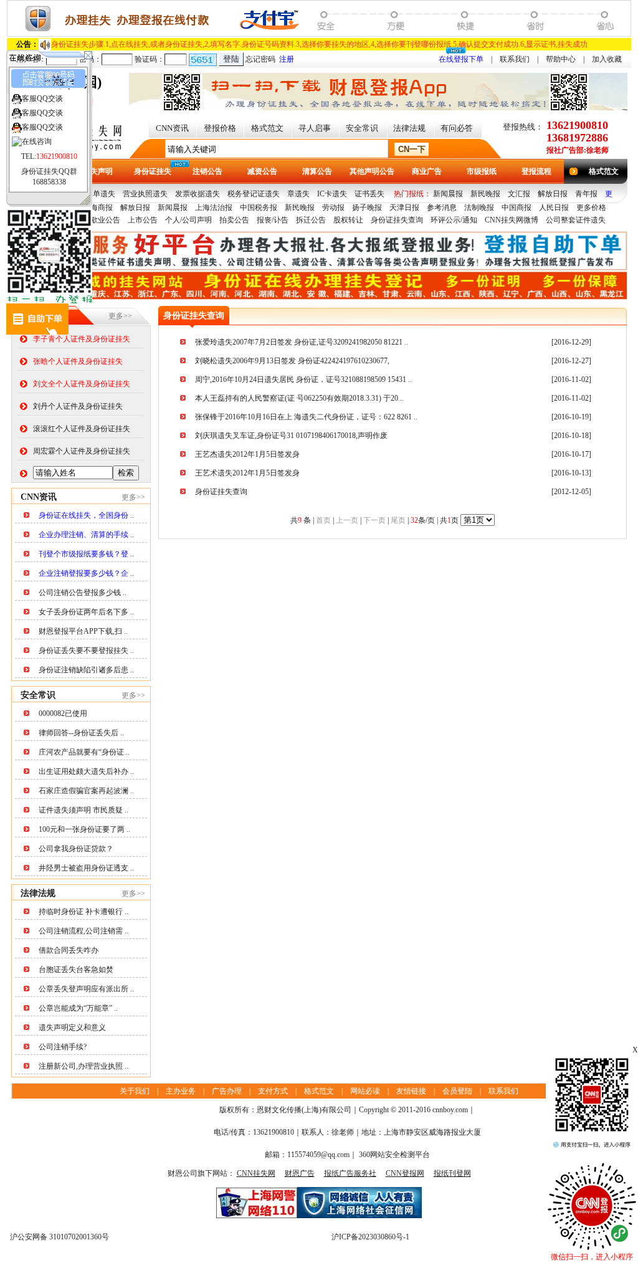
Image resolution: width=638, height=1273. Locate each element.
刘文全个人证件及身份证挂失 (81, 383)
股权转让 (348, 220)
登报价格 (220, 128)
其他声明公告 (372, 171)
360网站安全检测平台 (394, 1154)
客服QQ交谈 (42, 98)
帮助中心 (561, 59)
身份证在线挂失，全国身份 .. (86, 515)
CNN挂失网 (256, 1173)
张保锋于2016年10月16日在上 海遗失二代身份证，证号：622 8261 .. (306, 416)
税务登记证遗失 (253, 193)
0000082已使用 (63, 713)
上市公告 (143, 220)
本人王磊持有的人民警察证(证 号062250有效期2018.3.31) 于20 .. (299, 398)
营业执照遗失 (145, 193)
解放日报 (553, 193)
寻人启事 (314, 128)
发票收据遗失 (197, 193)
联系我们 (515, 59)
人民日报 (554, 207)
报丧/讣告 (272, 220)
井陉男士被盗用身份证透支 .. (86, 868)
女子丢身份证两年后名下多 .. (86, 612)
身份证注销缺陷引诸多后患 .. (86, 669)
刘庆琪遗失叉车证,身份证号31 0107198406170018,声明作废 (291, 435)
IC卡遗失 (332, 193)
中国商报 (516, 207)
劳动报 (333, 207)
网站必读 (365, 1091)
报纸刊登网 (452, 1173)
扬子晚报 (367, 207)
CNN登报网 (405, 1173)
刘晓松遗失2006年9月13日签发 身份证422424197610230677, (292, 360)
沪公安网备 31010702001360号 (59, 1236)
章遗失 (298, 193)
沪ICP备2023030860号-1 (370, 1236)
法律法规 (409, 128)
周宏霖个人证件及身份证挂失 (81, 451)
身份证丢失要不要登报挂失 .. (86, 650)
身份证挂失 (152, 171)
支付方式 (273, 1091)
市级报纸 (482, 171)
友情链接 (411, 1091)
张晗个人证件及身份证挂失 (78, 361)
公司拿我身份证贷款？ (76, 848)
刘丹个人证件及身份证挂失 (78, 406)
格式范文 (267, 128)
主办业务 (181, 1091)
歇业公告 (105, 220)
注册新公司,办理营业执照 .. (83, 1066)
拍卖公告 (234, 220)
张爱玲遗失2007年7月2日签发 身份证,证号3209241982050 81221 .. (301, 342)
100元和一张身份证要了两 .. (84, 829)
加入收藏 (607, 59)
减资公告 (262, 171)
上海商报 (98, 207)
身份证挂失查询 (397, 220)
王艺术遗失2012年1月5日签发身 (247, 473)
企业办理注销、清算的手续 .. (86, 534)
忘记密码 (260, 59)
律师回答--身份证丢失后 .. (81, 732)
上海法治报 (213, 207)
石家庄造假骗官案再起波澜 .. (86, 790)
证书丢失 (369, 193)
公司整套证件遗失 (576, 220)
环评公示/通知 (454, 220)
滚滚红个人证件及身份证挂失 (81, 428)
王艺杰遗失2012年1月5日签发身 (247, 454)
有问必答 (456, 128)
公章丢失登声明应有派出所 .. (86, 989)
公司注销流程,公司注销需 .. (83, 931)
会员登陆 (457, 1091)
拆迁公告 (311, 220)
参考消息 (442, 207)
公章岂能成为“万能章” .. (78, 1008)
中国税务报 (258, 207)
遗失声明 (98, 171)
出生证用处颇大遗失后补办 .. (86, 771)
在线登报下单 (461, 59)
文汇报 (519, 193)
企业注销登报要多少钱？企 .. (86, 573)
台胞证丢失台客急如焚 (76, 969)
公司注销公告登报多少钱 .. (82, 592)
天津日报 (404, 207)
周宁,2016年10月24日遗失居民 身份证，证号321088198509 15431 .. (303, 379)
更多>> (120, 316)
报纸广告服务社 (350, 1173)
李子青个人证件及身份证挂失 (81, 339)
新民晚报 (485, 193)
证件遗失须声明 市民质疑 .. (83, 810)
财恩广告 (300, 1173)
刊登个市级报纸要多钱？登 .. (86, 554)
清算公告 (317, 171)
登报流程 (536, 171)
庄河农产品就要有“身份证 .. (84, 752)
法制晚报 (479, 207)
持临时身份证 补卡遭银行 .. (83, 911)
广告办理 (227, 1091)
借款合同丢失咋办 (68, 950)
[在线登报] (319, 34)
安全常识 (362, 128)
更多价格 (591, 207)
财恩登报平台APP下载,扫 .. (83, 631)
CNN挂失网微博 (511, 220)
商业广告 (427, 171)
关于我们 (135, 1091)
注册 (286, 59)
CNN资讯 (172, 128)
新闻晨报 (448, 193)
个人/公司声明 (188, 220)
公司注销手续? (63, 1046)
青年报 (586, 193)
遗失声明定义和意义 (72, 1027)
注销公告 (207, 171)
